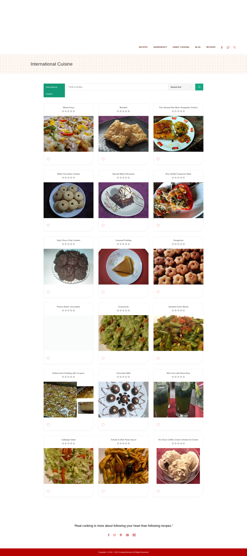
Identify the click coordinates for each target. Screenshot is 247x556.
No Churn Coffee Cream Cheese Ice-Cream (178, 440)
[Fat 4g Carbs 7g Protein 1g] (69, 334)
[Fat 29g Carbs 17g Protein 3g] (123, 467)
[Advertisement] (86, 20)
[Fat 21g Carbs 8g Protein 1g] (179, 334)
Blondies (123, 107)
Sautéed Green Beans (178, 307)
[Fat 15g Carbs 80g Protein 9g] (179, 201)
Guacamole (123, 307)
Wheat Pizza (68, 107)
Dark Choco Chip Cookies (68, 240)
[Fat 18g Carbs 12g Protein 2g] (179, 467)
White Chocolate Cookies (68, 174)
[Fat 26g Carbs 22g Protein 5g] (123, 334)
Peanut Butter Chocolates (68, 307)
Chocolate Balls (123, 373)
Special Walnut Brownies (123, 174)
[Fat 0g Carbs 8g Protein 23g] (179, 134)
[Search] (199, 87)
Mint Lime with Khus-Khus (178, 373)
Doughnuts (178, 240)
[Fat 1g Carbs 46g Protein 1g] (179, 400)
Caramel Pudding (123, 240)
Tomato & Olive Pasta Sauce (123, 440)
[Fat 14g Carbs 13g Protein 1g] (69, 467)
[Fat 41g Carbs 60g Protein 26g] (123, 400)
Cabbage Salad (68, 440)
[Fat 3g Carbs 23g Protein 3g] (179, 267)
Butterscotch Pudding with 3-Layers (68, 373)
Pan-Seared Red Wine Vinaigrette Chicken (178, 107)
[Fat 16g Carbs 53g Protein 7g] (69, 400)
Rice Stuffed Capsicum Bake (178, 174)
